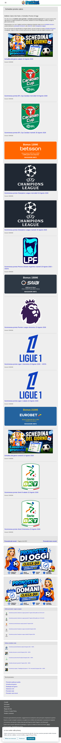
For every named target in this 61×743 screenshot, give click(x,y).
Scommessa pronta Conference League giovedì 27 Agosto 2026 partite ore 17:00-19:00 (26, 618)
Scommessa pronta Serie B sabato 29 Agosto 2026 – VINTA (21, 657)
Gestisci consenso (9, 713)
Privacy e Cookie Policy (10, 711)
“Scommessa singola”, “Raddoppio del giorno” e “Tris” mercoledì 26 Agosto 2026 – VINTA (27, 668)
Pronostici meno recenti (50, 541)
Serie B (30, 26)
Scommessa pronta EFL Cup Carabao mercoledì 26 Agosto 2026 (25, 96)
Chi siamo (6, 704)
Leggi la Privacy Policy (31, 735)
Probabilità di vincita (17, 726)
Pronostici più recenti (10, 541)
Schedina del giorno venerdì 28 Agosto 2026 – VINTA (19, 652)
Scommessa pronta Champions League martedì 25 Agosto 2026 (25, 230)
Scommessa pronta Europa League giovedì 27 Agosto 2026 (21, 623)
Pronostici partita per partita (13, 682)
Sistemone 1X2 (10, 688)
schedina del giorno (50, 28)
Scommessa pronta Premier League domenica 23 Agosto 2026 (25, 327)
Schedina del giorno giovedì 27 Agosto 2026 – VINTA (19, 663)
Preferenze (22, 738)
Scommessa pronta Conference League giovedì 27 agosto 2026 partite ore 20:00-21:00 (26, 612)
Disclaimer (7, 706)
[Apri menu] (5, 2)
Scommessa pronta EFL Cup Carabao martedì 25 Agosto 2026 (25, 132)
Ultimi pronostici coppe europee (13, 609)
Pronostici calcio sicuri (12, 693)
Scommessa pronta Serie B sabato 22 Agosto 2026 (21, 492)
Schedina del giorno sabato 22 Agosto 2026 (18, 59)
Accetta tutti (31, 738)
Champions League (40, 26)
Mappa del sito (8, 709)
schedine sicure (49, 24)
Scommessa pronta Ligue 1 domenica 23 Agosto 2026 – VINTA (25, 364)
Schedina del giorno (11, 684)
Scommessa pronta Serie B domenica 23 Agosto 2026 (22, 529)
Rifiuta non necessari (10, 738)
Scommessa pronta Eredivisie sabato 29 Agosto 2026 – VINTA (21, 646)
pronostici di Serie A (19, 26)
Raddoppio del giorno (11, 686)
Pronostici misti (10, 691)
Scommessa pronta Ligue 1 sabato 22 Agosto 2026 (21, 401)
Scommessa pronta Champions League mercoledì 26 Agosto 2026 (26, 193)
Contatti (6, 702)
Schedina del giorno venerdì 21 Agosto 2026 (19, 455)
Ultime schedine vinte (10, 643)
